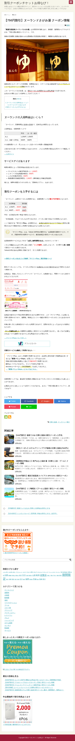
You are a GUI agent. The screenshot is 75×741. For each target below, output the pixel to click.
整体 (58, 575)
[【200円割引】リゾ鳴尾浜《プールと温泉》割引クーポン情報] (9, 492)
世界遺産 (65, 572)
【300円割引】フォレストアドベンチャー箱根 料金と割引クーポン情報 (29, 685)
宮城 (27, 575)
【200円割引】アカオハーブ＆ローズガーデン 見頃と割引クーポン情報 (29, 682)
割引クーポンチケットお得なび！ (26, 3)
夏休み (17, 575)
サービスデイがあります (17, 105)
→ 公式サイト (9, 154)
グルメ (6, 618)
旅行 (60, 575)
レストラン (8, 615)
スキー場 (7, 608)
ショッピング (9, 620)
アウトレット (19, 572)
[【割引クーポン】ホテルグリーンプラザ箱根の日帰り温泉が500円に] (9, 452)
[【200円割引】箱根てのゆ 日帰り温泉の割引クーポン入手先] (9, 439)
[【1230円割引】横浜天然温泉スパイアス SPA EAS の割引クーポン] (9, 480)
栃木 (7, 579)
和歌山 (13, 575)
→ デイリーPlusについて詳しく (15, 338)
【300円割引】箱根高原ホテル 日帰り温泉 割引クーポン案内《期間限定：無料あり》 (34, 690)
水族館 (6, 595)
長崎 (40, 579)
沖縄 (10, 579)
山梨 (34, 575)
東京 (68, 422)
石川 (21, 579)
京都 (69, 572)
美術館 (31, 579)
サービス (7, 630)
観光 (38, 579)
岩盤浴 (43, 575)
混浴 (13, 579)
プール (6, 605)
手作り (54, 575)
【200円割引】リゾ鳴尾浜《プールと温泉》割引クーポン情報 (39, 489)
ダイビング (40, 572)
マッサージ (62, 422)
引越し (48, 575)
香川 (44, 579)
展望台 (30, 575)
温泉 (68, 25)
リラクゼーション (10, 603)
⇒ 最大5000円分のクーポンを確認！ (16, 553)
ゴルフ (35, 572)
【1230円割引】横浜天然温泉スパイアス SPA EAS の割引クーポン (41, 476)
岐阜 (38, 575)
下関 (61, 572)
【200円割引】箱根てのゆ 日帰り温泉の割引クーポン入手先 (38, 435)
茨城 (34, 579)
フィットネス (52, 572)
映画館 (6, 628)
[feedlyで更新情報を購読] (6, 417)
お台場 (10, 572)
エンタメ (7, 625)
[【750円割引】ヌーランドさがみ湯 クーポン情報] (62, 401)
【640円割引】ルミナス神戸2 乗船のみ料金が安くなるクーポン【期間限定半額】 (33, 680)
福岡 (27, 579)
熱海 (18, 579)
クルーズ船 (29, 572)
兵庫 (6, 575)
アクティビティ (9, 613)
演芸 (16, 579)
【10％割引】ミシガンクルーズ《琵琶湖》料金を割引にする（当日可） (33, 513)
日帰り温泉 (53, 422)
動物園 (6, 598)
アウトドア (8, 610)
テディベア (45, 572)
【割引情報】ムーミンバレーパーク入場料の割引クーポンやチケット (28, 687)
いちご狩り (5, 572)
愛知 (52, 575)
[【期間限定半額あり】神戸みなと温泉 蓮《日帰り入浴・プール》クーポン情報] (9, 465)
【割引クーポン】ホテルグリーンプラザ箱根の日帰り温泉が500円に (42, 448)
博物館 (10, 575)
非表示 (19, 99)
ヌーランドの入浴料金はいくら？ (17, 102)
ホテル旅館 (8, 623)
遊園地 (6, 592)
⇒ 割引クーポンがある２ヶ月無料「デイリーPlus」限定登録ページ (28, 258)
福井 (24, 579)
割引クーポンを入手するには (15, 107)
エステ (24, 572)
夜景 (20, 575)
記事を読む (18, 443)
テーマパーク (9, 590)
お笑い (14, 572)
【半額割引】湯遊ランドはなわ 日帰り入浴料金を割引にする (29, 508)
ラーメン (58, 572)
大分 (24, 575)
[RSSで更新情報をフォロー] (9, 417)
